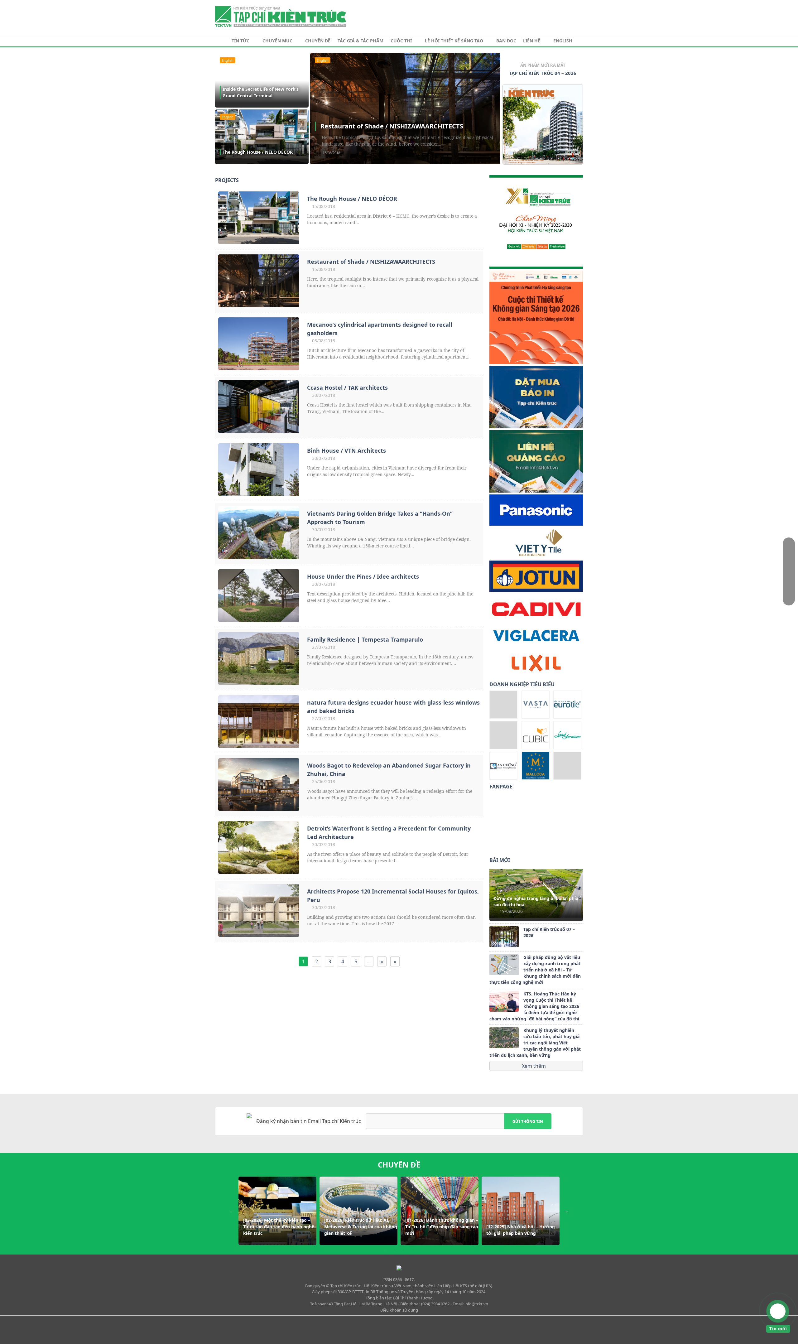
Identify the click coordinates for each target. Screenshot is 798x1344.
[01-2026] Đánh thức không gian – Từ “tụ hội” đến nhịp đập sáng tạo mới (441, 1226)
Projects (227, 180)
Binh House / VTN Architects (346, 450)
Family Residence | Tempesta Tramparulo (365, 639)
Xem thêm (534, 1065)
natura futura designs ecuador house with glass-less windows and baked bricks (393, 707)
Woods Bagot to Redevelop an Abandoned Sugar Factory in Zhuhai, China (389, 770)
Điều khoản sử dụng (399, 1310)
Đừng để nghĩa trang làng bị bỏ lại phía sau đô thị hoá (535, 901)
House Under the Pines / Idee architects (363, 576)
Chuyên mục (277, 41)
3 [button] (404, 1250)
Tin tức (240, 41)
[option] (542, 115)
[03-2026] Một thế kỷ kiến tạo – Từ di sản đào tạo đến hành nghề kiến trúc (278, 1226)
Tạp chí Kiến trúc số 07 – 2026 (549, 932)
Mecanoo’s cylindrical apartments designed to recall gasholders (379, 329)
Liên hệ (531, 41)
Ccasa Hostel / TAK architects (347, 387)
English (562, 41)
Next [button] (566, 1211)
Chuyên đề (317, 41)
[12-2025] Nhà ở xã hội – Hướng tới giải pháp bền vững (520, 1230)
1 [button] (385, 1250)
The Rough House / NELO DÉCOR (258, 152)
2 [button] (394, 1250)
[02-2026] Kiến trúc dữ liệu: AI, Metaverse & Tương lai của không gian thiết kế (360, 1226)
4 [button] (413, 1250)
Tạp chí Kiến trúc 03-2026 (543, 73)
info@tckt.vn (476, 1304)
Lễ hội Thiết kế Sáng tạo (454, 41)
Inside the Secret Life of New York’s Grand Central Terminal (261, 92)
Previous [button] (232, 1211)
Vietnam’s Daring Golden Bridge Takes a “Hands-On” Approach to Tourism (380, 518)
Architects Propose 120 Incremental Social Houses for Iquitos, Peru (393, 895)
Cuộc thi (401, 41)
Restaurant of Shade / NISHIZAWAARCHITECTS (391, 126)
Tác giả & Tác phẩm (360, 41)
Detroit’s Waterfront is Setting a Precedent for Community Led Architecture (389, 833)
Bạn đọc (506, 41)
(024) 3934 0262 (435, 1304)
